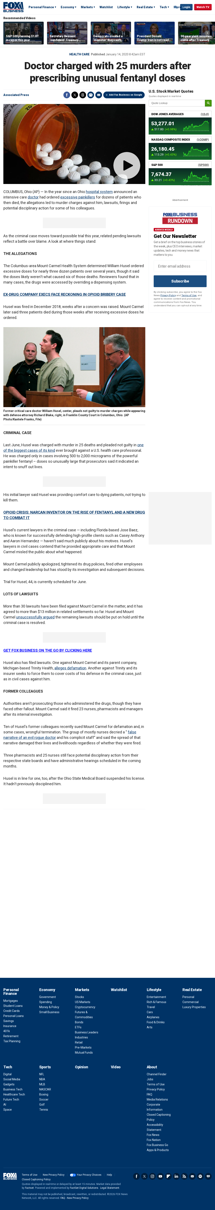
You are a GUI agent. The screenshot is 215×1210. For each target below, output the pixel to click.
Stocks (79, 997)
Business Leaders (86, 1032)
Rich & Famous (156, 1002)
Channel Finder (156, 1074)
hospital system (99, 191)
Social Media (11, 1079)
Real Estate (145, 7)
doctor (33, 197)
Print (90, 95)
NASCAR (45, 1089)
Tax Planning (11, 1041)
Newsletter (192, 1176)
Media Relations (157, 1099)
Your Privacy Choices (89, 1174)
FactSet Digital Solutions (84, 1187)
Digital (7, 1074)
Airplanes (153, 1017)
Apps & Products (158, 1150)
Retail (79, 1042)
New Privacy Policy (53, 1174)
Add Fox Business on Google (125, 94)
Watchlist (106, 7)
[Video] (74, 144)
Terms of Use (189, 295)
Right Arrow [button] (207, 33)
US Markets (82, 1002)
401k (6, 1031)
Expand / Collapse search (175, 7)
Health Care (79, 54)
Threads (82, 95)
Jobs (150, 1079)
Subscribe (180, 281)
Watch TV (203, 7)
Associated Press (16, 95)
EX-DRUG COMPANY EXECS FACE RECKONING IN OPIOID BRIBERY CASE (64, 294)
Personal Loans (13, 1016)
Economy (67, 7)
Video (116, 1067)
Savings (8, 1021)
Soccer (44, 1099)
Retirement (10, 1036)
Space (7, 1109)
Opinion (81, 1067)
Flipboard (168, 1176)
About (152, 1067)
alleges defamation (70, 668)
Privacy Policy (168, 295)
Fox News (153, 1135)
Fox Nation (154, 1140)
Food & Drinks (156, 1022)
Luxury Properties (194, 1007)
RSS (184, 1176)
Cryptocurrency (85, 1007)
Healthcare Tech (14, 1094)
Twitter (74, 95)
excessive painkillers (77, 197)
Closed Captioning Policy (36, 1179)
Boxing (43, 1094)
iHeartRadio (208, 1176)
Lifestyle (123, 7)
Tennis (43, 1109)
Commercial (190, 1002)
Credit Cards (11, 1011)
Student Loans (13, 1005)
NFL (41, 1074)
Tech (163, 7)
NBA (42, 1079)
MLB (42, 1084)
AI (4, 1104)
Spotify (200, 1176)
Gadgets (8, 1084)
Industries (81, 1037)
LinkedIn (176, 1176)
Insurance (9, 1026)
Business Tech (12, 1089)
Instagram (152, 1176)
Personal (188, 997)
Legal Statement (109, 1187)
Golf (42, 1104)
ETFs (78, 1027)
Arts (149, 1027)
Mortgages (10, 1000)
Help (109, 1174)
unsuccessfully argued (35, 617)
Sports (45, 1067)
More (177, 7)
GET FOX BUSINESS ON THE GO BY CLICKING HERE (47, 650)
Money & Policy (49, 1007)
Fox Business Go (157, 1145)
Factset (29, 1187)
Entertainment (156, 997)
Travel (151, 1007)
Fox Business (13, 7)
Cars (150, 1012)
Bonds (79, 1022)
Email (98, 95)
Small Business (49, 1012)
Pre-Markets (83, 1047)
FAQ (149, 1094)
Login (186, 7)
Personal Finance (41, 7)
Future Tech (11, 1099)
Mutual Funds (84, 1052)
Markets (87, 7)
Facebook (66, 95)
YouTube (160, 1176)
